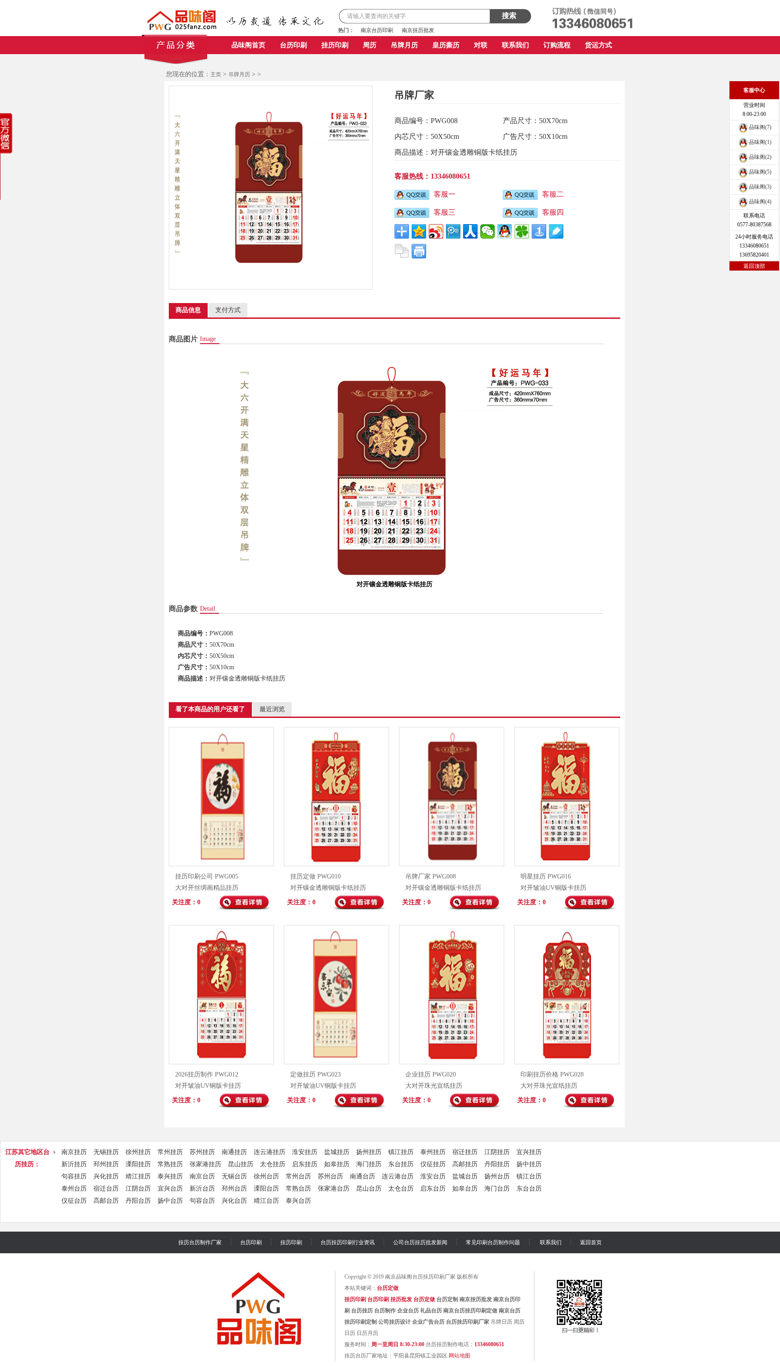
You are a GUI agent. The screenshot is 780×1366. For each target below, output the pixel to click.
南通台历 (362, 1176)
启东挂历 (304, 1164)
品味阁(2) (760, 157)
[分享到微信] (487, 231)
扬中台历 (170, 1200)
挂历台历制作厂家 (200, 1242)
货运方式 (598, 45)
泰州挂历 (433, 1152)
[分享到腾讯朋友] (522, 231)
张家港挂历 (205, 1164)
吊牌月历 (404, 45)
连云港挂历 (269, 1152)
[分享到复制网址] (402, 251)
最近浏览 (272, 709)
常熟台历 (298, 1188)
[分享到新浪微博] (436, 231)
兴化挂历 (106, 1176)
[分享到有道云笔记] (556, 231)
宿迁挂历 (465, 1152)
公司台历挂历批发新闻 (420, 1242)
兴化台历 (234, 1200)
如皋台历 (465, 1188)
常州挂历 (170, 1152)
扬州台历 (497, 1176)
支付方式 (228, 310)
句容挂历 (74, 1176)
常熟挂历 (170, 1164)
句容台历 (202, 1200)
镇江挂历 (400, 1152)
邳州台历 (234, 1188)
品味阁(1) (760, 142)
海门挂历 (368, 1164)
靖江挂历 (138, 1176)
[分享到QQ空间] (419, 231)
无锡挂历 (106, 1152)
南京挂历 (74, 1152)
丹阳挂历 (497, 1164)
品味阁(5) (760, 172)
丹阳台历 (138, 1200)
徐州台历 (266, 1176)
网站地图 (459, 1355)
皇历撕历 (446, 45)
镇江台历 (529, 1176)
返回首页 (591, 1242)
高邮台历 (106, 1200)
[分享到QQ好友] (504, 231)
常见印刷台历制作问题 (493, 1242)
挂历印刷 (334, 45)
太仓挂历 (272, 1164)
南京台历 (202, 1176)
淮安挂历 (304, 1152)
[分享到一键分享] (539, 231)
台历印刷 (293, 45)
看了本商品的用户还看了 (210, 709)
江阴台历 (138, 1188)
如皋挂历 (336, 1164)
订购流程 (557, 45)
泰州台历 (74, 1188)
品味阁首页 (248, 45)
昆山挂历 (240, 1164)
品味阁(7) (760, 127)
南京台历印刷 (377, 30)
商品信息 (188, 310)
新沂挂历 (74, 1164)
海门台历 (497, 1188)
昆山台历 (368, 1188)
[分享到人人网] (470, 231)
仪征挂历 (433, 1164)
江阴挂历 (497, 1152)
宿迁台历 (106, 1188)
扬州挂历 (368, 1152)
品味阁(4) (760, 201)
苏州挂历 (202, 1152)
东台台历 (529, 1188)
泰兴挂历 (170, 1176)
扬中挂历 (529, 1164)
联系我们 (515, 45)
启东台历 (433, 1188)
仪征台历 (74, 1200)
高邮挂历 (465, 1164)
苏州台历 (330, 1176)
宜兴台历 (170, 1188)
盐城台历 (465, 1176)
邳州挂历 (106, 1164)
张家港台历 (333, 1188)
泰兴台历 (298, 1200)
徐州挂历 (138, 1152)
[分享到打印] (419, 251)
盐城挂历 (336, 1152)
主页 (215, 74)
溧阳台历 (266, 1188)
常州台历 (298, 1176)
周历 (369, 45)
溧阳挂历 (138, 1164)
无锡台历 (234, 1176)
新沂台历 (202, 1188)
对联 (481, 45)
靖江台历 (266, 1200)
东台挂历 (400, 1164)
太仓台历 (400, 1188)
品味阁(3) (760, 187)
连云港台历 (397, 1176)
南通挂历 (234, 1152)
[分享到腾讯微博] (453, 231)
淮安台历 (433, 1176)
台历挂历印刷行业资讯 (347, 1242)
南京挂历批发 (418, 30)
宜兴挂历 (529, 1152)
